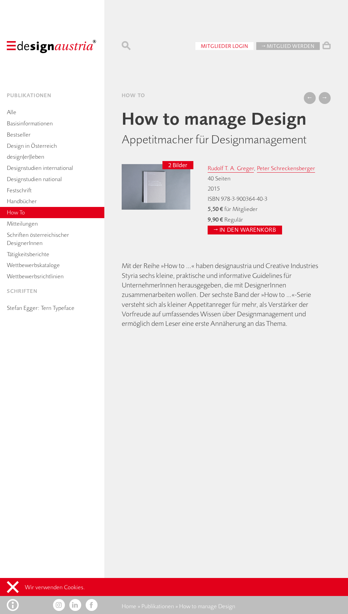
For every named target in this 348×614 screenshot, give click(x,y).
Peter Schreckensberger (286, 168)
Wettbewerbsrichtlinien (35, 276)
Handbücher (22, 201)
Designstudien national (34, 179)
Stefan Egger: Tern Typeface (40, 308)
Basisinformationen (30, 123)
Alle (11, 112)
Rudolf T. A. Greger (231, 168)
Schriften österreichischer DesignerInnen (38, 239)
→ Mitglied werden (288, 46)
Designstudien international (40, 168)
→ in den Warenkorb (245, 230)
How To (16, 212)
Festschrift (19, 190)
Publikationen (157, 606)
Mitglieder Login (224, 46)
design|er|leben (25, 157)
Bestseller (19, 134)
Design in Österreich (32, 146)
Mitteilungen (22, 224)
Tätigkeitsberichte (28, 254)
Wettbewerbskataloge (33, 265)
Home (129, 606)
